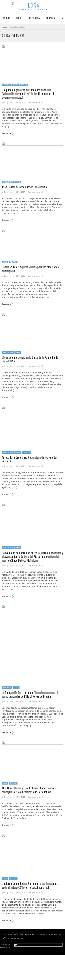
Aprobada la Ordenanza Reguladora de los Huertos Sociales (30, 459)
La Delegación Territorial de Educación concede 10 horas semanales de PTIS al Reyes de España (30, 694)
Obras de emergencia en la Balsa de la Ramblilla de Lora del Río (30, 359)
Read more (6, 133)
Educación (7, 687)
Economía (6, 85)
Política (24, 85)
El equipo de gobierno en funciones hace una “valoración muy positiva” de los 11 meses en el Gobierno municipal (28, 93)
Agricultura (8, 182)
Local (15, 85)
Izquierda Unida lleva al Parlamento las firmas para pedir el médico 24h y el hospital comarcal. (30, 885)
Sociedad (26, 452)
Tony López (9, 102)
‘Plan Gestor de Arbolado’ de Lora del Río (24, 187)
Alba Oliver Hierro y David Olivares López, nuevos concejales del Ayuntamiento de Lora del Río (29, 790)
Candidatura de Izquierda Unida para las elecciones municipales (30, 269)
